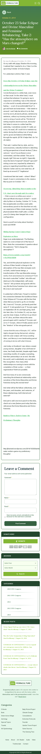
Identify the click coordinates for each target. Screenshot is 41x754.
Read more (22, 697)
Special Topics (6, 722)
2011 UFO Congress (14, 595)
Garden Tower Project (29, 725)
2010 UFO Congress (14, 589)
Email (6, 506)
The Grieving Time (28, 732)
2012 (9, 602)
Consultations (27, 716)
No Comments (23, 48)
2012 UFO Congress (14, 608)
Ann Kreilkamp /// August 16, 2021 (15, 638)
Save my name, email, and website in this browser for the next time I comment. (20, 515)
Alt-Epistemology (6, 728)
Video (34, 740)
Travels (3, 725)
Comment (8, 477)
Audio (28, 740)
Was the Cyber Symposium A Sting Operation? (19, 636)
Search (21, 574)
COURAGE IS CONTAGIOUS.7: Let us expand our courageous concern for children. (19, 646)
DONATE (21, 541)
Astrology (4, 719)
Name (6, 498)
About (13, 740)
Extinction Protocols (28, 719)
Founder (25, 722)
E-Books (4, 709)
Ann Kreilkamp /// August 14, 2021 (19, 658)
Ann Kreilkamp (10, 48)
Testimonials (17, 744)
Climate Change (27, 712)
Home (7, 740)
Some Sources (27, 728)
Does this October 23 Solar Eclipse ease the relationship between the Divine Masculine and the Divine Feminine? (20, 85)
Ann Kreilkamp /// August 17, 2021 (20, 629)
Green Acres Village (7, 716)
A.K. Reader (20, 740)
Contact (25, 744)
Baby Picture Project (28, 709)
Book (2, 712)
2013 (9, 615)
